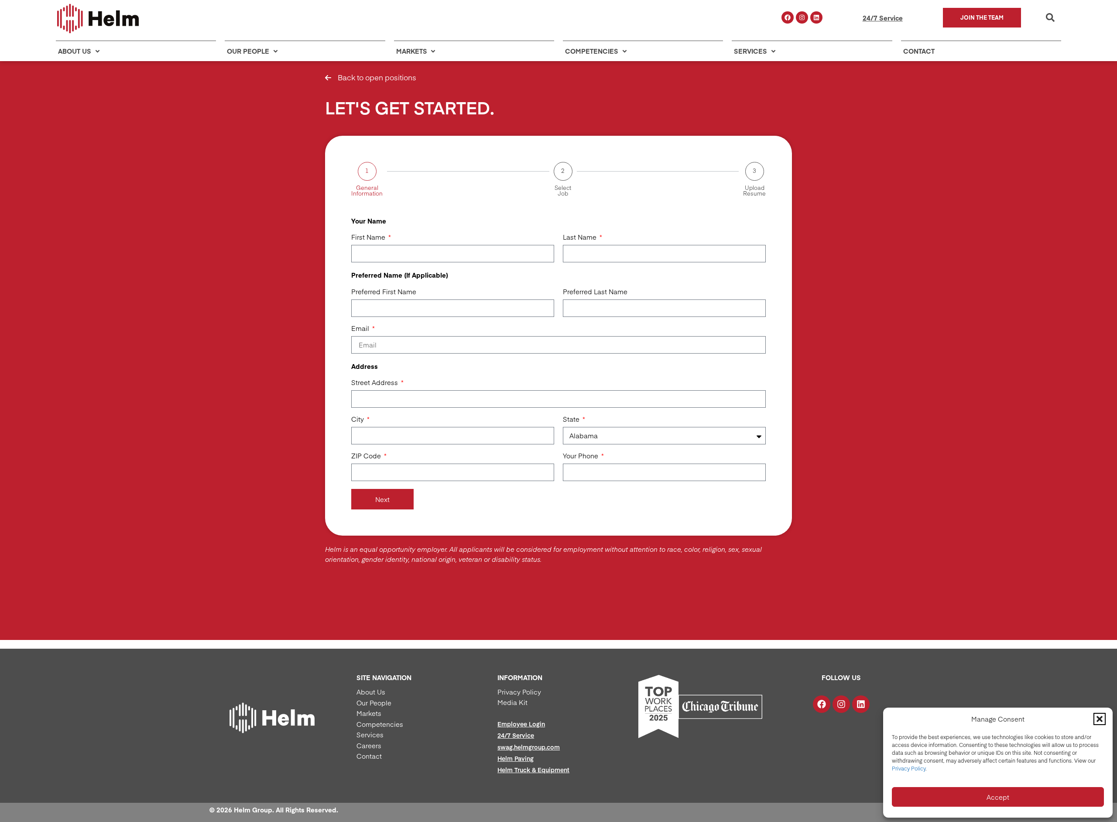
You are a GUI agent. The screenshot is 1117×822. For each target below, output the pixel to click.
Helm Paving (515, 758)
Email (361, 329)
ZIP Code (367, 456)
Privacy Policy (908, 768)
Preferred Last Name (595, 292)
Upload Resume (754, 190)
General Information (367, 190)
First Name (369, 237)
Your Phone (581, 456)
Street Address (375, 383)
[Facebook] (787, 17)
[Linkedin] (816, 17)
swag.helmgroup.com (528, 747)
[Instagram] (802, 17)
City (358, 419)
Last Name (580, 237)
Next (382, 499)
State (572, 419)
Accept (998, 796)
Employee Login (521, 723)
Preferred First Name (383, 292)
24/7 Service (883, 17)
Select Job (563, 190)
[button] (1099, 719)
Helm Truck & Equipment (533, 769)
